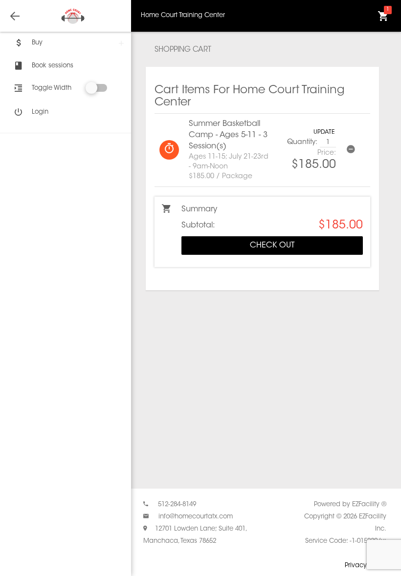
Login (40, 112)
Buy (37, 43)
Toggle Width (51, 88)
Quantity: (302, 142)
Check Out (272, 245)
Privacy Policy (365, 565)
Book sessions (52, 65)
